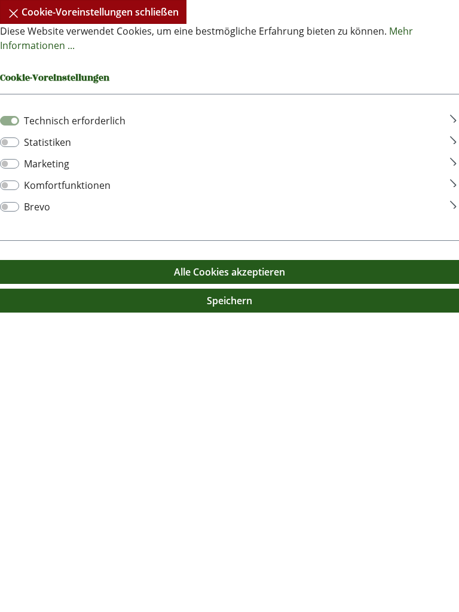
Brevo (37, 206)
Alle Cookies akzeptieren (229, 272)
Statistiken (47, 142)
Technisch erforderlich (75, 120)
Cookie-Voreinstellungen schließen (99, 12)
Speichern (229, 300)
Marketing (46, 163)
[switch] (9, 142)
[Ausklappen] (453, 117)
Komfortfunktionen (67, 185)
